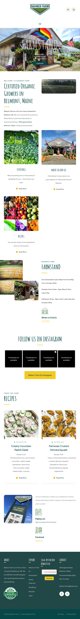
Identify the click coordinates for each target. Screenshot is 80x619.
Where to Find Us (34, 569)
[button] (13, 358)
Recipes (32, 591)
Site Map (61, 614)
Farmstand (33, 575)
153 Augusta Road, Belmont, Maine (66, 569)
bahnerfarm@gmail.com (68, 586)
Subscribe (49, 578)
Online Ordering (32, 581)
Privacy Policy (71, 614)
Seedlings (32, 587)
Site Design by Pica (28, 614)
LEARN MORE (40, 63)
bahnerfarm (21, 442)
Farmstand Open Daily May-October (67, 577)
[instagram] (67, 594)
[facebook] (61, 594)
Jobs (30, 596)
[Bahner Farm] (40, 9)
